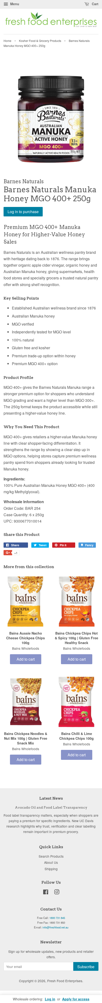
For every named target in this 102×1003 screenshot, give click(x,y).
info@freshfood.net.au (55, 927)
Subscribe (85, 966)
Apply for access (75, 999)
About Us (51, 862)
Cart (94, 3)
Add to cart (26, 659)
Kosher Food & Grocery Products (40, 41)
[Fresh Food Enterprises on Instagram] (56, 892)
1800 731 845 (57, 918)
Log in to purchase (23, 211)
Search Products (51, 856)
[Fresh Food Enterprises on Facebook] (45, 892)
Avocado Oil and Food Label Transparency (51, 807)
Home (7, 41)
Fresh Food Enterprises (64, 980)
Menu (14, 3)
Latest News (51, 798)
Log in (50, 999)
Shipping (51, 868)
